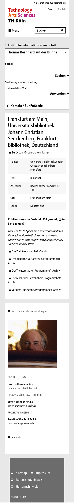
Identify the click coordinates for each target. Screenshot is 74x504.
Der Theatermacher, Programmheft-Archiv (36, 270)
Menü (15, 30)
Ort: (12, 198)
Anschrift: (15, 186)
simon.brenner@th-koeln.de (22, 405)
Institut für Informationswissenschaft (32, 45)
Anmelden (16, 437)
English (61, 9)
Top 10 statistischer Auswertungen (28, 311)
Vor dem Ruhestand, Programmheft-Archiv (36, 290)
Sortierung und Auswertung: (21, 82)
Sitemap (21, 473)
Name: (14, 161)
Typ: (12, 178)
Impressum (42, 473)
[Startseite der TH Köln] (21, 15)
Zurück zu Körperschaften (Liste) (30, 152)
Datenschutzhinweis (29, 479)
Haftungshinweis (26, 486)
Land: (13, 205)
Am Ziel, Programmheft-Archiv (29, 251)
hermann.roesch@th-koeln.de (23, 388)
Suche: (9, 63)
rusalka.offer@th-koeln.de (21, 423)
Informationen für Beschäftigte (51, 2)
